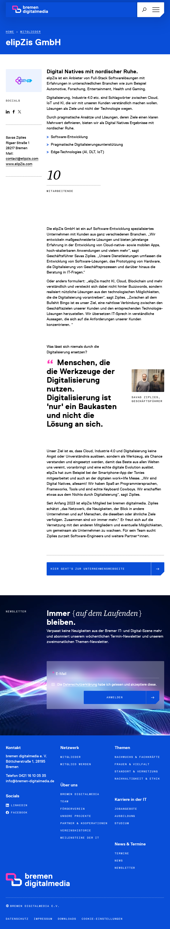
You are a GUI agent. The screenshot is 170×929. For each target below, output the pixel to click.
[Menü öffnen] (155, 9)
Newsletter (125, 867)
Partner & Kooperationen (84, 823)
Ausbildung (125, 816)
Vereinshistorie (75, 830)
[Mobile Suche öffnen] (144, 9)
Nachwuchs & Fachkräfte (137, 757)
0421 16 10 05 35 (32, 775)
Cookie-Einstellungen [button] (102, 918)
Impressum (43, 918)
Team (64, 801)
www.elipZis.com (19, 164)
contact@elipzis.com (22, 158)
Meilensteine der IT (79, 837)
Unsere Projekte (75, 816)
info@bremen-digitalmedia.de (30, 781)
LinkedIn (18, 805)
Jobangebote (126, 808)
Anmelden (115, 697)
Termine (122, 853)
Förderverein (72, 808)
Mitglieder (30, 31)
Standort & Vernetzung (136, 771)
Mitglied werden (75, 764)
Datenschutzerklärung (80, 684)
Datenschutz (17, 918)
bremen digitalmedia (79, 794)
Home (10, 31)
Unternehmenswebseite (88, 568)
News (119, 860)
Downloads (67, 918)
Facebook (18, 812)
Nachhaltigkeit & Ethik (137, 778)
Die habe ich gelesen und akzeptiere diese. (107, 684)
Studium (122, 823)
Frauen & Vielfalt (132, 764)
